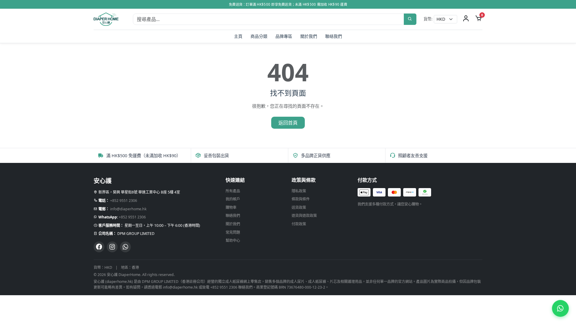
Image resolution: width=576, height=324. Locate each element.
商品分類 (258, 36)
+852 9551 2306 (123, 200)
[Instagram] (112, 247)
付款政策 (299, 223)
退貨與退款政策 (304, 215)
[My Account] (466, 19)
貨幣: (428, 19)
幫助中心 (233, 240)
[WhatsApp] (125, 247)
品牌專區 (283, 36)
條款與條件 (301, 199)
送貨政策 (299, 207)
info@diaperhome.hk (128, 209)
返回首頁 (288, 122)
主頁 (238, 36)
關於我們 (308, 36)
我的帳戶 (233, 199)
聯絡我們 (333, 36)
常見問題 (233, 232)
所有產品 (233, 191)
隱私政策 (299, 191)
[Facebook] (99, 247)
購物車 (231, 207)
